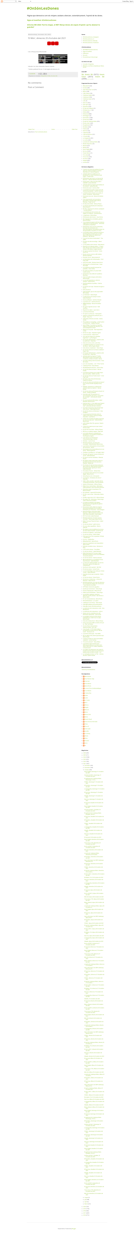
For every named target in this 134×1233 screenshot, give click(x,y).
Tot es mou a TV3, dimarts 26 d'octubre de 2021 (91, 1011)
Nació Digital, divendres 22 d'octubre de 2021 (94, 1180)
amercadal (87, 729)
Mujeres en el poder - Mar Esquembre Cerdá (92, 330)
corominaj (87, 733)
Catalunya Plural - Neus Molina (91, 365)
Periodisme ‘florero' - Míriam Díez (91, 471)
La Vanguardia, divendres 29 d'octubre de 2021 (94, 883)
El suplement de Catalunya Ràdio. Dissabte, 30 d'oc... (92, 813)
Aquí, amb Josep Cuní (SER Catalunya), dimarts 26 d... (94, 1032)
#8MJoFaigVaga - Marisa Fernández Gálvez (92, 304)
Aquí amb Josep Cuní (88, 89)
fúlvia (86, 738)
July (86, 1199)
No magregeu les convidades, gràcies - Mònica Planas (93, 219)
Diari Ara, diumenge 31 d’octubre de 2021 (93, 799)
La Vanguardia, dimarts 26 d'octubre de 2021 (93, 1029)
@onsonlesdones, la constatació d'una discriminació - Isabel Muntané (93, 560)
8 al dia (85, 88)
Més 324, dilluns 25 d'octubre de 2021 (94, 1072)
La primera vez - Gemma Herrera (91, 301)
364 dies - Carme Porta (89, 441)
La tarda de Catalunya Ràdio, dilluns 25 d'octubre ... (94, 1075)
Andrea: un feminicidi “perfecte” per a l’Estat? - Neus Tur (92, 316)
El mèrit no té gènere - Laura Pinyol (92, 532)
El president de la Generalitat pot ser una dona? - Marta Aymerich (93, 449)
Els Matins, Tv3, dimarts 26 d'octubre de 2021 (93, 1046)
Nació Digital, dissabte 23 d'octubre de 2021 (93, 1149)
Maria (86, 712)
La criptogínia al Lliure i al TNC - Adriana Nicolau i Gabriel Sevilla (93, 654)
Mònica (87, 705)
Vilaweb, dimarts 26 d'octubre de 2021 (94, 1056)
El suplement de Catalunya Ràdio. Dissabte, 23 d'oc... (92, 1152)
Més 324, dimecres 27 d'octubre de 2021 (93, 957)
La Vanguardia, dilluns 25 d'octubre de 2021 (94, 1102)
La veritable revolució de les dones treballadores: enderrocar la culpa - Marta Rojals (92, 618)
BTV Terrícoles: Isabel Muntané (91, 516)
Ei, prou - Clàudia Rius (88, 539)
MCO (86, 702)
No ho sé (85, 151)
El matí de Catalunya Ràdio (90, 121)
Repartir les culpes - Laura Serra (91, 310)
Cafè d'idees (86, 93)
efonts (86, 736)
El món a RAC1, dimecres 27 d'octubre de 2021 (94, 985)
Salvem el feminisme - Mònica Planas (92, 484)
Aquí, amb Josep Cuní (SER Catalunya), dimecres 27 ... (94, 968)
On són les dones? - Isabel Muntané (92, 551)
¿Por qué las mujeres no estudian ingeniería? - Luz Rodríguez (91, 337)
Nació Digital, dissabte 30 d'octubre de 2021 (93, 806)
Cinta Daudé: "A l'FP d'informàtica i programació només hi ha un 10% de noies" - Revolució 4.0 (92, 630)
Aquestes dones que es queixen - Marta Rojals (93, 574)
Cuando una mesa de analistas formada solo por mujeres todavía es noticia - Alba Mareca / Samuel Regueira (93, 171)
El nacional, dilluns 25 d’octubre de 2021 (93, 1059)
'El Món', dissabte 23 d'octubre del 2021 (93, 1166)
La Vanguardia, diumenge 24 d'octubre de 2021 (94, 1128)
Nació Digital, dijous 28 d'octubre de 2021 (93, 910)
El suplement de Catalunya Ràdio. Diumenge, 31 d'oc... (92, 779)
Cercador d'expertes (88, 64)
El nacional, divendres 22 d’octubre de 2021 (94, 1187)
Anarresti (87, 681)
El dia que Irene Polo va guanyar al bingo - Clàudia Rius (93, 536)
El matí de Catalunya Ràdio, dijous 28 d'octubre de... (93, 925)
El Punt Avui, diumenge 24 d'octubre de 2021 (93, 1135)
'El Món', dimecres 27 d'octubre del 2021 (93, 978)
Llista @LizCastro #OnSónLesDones (92, 606)
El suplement (86, 125)
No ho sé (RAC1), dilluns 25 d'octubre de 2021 (93, 1062)
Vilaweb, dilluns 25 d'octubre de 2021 (94, 1105)
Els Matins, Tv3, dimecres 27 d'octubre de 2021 (94, 989)
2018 (84, 1211)
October (87, 770)
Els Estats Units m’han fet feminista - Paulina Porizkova (92, 379)
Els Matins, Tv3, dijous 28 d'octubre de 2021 (94, 932)
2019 (84, 1208)
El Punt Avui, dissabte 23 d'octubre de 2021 (94, 1170)
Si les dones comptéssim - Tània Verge (93, 348)
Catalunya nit (86, 97)
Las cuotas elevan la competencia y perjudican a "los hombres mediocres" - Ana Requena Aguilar (93, 434)
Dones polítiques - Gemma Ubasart (92, 300)
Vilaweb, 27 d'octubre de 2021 (92, 999)
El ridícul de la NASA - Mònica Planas (92, 204)
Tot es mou (86, 157)
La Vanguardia (86, 138)
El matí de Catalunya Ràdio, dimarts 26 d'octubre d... (94, 1043)
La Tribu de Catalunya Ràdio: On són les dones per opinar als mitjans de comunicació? (93, 564)
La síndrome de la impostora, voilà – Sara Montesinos (93, 608)
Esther (86, 695)
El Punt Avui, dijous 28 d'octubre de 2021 (93, 913)
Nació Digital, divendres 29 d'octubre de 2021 (94, 840)
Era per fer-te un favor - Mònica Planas (93, 429)
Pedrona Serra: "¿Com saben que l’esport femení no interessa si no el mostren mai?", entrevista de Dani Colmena (93, 405)
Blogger (74, 1228)
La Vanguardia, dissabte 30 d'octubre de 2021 (94, 827)
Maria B (87, 710)
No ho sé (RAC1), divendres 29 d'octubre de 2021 (92, 847)
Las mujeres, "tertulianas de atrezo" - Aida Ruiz (92, 478)
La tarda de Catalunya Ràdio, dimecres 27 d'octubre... (94, 964)
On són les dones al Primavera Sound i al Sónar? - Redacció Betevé (93, 391)
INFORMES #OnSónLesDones (90, 49)
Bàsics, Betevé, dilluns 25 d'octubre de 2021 (94, 1107)
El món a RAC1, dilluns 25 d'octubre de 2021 (94, 1092)
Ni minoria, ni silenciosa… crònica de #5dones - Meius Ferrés (92, 579)
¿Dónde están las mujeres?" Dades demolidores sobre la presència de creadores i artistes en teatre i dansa (92, 357)
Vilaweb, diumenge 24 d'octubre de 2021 (93, 1138)
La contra (85, 140)
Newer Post (31, 129)
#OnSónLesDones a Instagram (91, 37)
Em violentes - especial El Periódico (92, 492)
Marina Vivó (88, 714)
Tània (86, 724)
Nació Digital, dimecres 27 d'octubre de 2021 (93, 951)
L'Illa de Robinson (87, 134)
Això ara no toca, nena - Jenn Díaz (91, 343)
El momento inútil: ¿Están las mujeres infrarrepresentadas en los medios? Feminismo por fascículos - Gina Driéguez (93, 508)
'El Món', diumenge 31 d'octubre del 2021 (93, 782)
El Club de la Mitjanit (88, 108)
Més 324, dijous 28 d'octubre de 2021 (94, 897)
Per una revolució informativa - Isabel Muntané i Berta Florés (92, 400)
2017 (84, 1213)
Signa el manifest (87, 51)
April (86, 1202)
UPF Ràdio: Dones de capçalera (91, 587)
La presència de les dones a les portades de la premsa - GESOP (93, 446)
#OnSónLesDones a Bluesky (90, 41)
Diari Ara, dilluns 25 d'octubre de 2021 (94, 1099)
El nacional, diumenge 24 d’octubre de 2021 (94, 1114)
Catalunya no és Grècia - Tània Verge (92, 602)
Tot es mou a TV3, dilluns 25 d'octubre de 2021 (94, 1069)
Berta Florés (88, 686)
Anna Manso (88, 683)
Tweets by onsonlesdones (88, 669)
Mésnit (84, 147)
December (87, 765)
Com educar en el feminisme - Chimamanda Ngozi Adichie (90, 438)
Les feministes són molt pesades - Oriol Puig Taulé (93, 259)
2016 (84, 1215)
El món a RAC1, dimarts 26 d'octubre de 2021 (93, 1049)
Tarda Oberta (86, 153)
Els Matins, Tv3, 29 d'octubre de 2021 (93, 877)
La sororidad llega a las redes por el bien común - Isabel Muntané (93, 571)
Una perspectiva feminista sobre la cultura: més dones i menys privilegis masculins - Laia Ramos (92, 415)
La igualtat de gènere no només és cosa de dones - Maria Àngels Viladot (93, 345)
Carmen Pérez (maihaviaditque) (93, 688)
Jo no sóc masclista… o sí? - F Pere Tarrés (93, 364)
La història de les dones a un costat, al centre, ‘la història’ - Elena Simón (93, 193)
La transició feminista (88, 312)
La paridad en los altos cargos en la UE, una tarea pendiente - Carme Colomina (93, 190)
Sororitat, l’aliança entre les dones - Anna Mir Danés (93, 361)
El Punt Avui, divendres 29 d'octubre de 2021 (93, 864)
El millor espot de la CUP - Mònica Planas (93, 497)
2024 (84, 757)
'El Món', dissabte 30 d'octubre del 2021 (93, 824)
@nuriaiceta (88, 676)
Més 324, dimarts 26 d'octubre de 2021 (93, 1018)
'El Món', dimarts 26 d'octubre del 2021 (93, 1036)
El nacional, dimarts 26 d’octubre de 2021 (93, 1001)
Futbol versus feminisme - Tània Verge (93, 592)
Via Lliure (85, 158)
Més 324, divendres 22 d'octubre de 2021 (93, 1194)
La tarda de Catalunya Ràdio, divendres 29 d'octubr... (91, 853)
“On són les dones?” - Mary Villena (91, 642)
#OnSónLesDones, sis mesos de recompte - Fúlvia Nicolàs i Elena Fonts (93, 443)
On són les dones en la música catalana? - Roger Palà (93, 350)
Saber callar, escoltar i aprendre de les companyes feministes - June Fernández (93, 481)
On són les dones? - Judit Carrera (91, 524)
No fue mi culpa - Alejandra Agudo (92, 332)
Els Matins (85, 127)
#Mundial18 (86, 86)
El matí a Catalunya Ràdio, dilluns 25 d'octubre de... (93, 1088)
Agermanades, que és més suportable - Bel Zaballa (93, 292)
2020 (84, 1206)
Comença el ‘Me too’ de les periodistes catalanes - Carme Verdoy (93, 639)
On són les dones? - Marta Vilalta (91, 534)
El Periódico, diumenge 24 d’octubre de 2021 (93, 1121)
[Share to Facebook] (44, 74)
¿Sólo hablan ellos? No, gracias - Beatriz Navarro (93, 423)
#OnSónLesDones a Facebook (91, 42)
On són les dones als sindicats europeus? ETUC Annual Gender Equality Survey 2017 (93, 383)
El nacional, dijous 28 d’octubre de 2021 (93, 890)
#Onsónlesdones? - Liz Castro (90, 600)
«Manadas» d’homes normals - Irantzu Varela (93, 319)
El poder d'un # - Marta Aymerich (91, 257)
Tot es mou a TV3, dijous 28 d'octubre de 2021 (94, 899)
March (86, 1204)
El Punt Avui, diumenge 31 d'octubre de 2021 (93, 793)
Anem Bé (99, 76)
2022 (84, 761)
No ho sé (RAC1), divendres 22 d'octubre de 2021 (92, 1183)
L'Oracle (85, 136)
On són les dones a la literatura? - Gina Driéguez (93, 411)
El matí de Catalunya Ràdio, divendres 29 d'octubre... (94, 871)
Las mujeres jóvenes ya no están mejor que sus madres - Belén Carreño (93, 373)
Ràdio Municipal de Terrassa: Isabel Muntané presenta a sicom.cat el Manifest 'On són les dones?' (93, 554)
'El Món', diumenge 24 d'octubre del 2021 (93, 1131)
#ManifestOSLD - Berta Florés (90, 541)
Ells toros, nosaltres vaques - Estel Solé (93, 431)
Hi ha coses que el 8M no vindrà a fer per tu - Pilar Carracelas (93, 623)
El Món (49, 76)
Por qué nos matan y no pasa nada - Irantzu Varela (92, 271)
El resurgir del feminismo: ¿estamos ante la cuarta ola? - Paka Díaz (93, 340)
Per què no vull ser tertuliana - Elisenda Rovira (93, 458)
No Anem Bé (54, 76)
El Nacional (86, 114)
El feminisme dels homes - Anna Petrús (93, 217)
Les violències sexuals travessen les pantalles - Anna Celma (92, 268)
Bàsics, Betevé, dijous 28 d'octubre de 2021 (94, 903)
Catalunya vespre (87, 99)
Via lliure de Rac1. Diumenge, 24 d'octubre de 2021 (92, 1125)
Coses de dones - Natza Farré (90, 334)
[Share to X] (42, 74)
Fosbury (85, 129)
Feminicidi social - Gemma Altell (91, 188)
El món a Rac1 (86, 123)
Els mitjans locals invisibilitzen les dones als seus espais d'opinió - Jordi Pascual (93, 530)
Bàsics (84, 91)
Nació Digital (86, 149)
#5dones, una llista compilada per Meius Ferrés (93, 66)
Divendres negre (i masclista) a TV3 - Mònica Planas (92, 489)
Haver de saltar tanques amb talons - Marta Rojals (92, 277)
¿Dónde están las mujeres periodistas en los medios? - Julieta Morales (93, 185)
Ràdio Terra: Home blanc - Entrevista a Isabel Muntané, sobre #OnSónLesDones (93, 486)
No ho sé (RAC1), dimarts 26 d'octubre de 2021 (94, 1008)
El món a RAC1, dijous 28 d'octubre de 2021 (94, 929)
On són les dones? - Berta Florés (91, 577)
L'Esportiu (85, 132)
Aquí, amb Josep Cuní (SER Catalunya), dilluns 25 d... (94, 1085)
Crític (84, 101)
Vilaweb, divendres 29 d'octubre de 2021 (93, 887)
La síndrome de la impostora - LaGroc (93, 611)
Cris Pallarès (88, 690)
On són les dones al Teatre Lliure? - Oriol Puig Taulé (93, 376)
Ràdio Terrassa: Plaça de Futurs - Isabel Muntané (93, 521)
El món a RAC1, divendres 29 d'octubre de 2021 (94, 874)
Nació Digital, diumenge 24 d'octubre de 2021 (94, 1111)
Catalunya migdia (87, 95)
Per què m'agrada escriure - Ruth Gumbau (91, 307)
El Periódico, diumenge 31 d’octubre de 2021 (93, 786)
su (85, 745)
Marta (86, 717)
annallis (87, 731)
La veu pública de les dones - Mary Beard (93, 244)
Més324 (85, 145)
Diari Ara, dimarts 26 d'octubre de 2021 (93, 1053)
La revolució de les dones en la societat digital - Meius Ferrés (93, 473)
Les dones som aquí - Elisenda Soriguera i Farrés (93, 287)
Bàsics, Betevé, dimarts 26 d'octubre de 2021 (93, 1005)
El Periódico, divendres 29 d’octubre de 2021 (93, 857)
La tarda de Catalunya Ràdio (90, 142)
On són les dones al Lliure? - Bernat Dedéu (92, 370)
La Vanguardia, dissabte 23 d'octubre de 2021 (94, 1163)
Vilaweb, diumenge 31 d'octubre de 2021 (93, 796)
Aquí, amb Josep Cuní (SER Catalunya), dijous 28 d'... (94, 917)
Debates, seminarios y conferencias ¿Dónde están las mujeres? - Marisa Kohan (92, 388)
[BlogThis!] (41, 74)
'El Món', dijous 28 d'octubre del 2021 (94, 923)
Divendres (85, 106)
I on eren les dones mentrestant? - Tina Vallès (93, 239)
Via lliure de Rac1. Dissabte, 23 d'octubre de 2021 (92, 1156)
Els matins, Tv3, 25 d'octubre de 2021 (93, 1097)
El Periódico (86, 117)
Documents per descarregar (90, 57)
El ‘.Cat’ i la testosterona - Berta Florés (92, 599)
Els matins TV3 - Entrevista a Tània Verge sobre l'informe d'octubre (93, 500)
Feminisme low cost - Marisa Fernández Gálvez (93, 196)
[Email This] (39, 74)
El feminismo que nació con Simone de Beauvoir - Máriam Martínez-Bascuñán (93, 179)
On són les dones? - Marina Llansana (92, 557)
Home (53, 129)
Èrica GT (87, 726)
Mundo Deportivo (87, 143)
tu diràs (85, 162)
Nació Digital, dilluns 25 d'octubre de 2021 (93, 1065)
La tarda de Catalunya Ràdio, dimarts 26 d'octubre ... (93, 1025)
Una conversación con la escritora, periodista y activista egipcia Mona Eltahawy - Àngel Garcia (92, 201)
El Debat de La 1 (87, 110)
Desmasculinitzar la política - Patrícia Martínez (92, 284)
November (87, 767)
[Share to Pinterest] (46, 74)
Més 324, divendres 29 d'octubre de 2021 (93, 850)
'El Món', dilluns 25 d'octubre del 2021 (94, 1095)
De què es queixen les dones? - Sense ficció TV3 (92, 251)
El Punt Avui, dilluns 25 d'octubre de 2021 (93, 1081)
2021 (84, 763)
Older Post (74, 129)
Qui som (85, 55)
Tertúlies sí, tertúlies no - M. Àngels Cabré (93, 452)
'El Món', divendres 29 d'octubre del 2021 (93, 867)
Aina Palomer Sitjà (89, 679)
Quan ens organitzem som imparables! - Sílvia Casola (93, 543)
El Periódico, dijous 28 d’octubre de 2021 (93, 920)
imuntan (87, 740)
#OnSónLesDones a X (88, 39)
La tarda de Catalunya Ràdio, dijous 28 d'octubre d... (94, 906)
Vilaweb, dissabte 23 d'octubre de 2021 (93, 1173)
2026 (84, 753)
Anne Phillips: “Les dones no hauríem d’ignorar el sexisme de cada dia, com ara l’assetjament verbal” (93, 326)
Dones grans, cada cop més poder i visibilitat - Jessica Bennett (92, 182)
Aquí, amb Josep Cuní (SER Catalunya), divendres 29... (94, 860)
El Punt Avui (86, 119)
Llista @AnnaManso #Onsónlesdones (92, 604)
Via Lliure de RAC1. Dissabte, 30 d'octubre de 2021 (92, 810)
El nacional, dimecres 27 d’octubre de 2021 (94, 947)
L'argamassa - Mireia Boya (90, 215)
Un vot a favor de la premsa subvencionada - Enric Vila (90, 626)
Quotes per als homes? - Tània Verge (92, 589)
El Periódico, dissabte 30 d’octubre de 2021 (94, 820)
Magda (86, 707)
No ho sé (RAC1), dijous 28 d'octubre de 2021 (93, 894)
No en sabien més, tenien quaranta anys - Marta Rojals (93, 636)
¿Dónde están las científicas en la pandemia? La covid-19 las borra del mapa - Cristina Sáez (92, 175)
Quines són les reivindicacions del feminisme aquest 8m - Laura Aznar (92, 613)
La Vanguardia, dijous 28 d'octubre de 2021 (94, 938)
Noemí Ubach (88, 719)
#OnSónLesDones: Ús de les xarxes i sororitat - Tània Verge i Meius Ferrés (92, 518)
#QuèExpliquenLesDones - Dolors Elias (93, 367)
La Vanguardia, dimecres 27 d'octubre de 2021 (94, 995)
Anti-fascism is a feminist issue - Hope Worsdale (92, 264)
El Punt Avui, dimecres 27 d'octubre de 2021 (94, 971)
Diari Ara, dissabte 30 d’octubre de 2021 (93, 834)
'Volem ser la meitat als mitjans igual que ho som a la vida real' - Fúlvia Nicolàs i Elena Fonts (93, 420)
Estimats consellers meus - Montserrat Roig (93, 546)
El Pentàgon (86, 115)
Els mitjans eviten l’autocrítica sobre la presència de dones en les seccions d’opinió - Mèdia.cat (92, 462)
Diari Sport (86, 104)
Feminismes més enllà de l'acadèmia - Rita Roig (92, 274)
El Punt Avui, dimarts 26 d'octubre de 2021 (93, 1039)
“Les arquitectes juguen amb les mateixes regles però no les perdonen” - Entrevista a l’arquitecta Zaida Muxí (93, 223)
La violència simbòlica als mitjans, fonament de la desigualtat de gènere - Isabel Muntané (93, 504)
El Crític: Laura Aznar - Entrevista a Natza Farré (93, 494)
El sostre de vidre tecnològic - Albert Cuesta (92, 242)
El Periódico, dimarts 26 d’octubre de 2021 (93, 1022)
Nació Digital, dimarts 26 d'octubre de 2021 (94, 1015)
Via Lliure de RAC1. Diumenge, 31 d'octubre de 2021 (92, 775)
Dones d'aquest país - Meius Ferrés (92, 590)
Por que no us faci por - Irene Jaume (92, 313)
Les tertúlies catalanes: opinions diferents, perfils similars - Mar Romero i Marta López (93, 596)
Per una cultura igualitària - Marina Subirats (92, 526)
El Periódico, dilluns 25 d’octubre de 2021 (93, 1078)
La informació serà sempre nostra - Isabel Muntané (92, 297)
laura (86, 743)
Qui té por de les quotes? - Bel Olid (92, 567)
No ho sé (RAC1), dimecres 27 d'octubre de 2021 (92, 944)
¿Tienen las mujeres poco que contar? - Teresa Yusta (93, 427)
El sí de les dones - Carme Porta (91, 569)
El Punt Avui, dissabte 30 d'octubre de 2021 (94, 817)
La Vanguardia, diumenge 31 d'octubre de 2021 (94, 789)
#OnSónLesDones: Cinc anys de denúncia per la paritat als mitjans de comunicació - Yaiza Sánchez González (93, 584)
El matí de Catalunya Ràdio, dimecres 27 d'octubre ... (93, 982)
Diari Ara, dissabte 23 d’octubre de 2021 (93, 1176)
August (86, 1197)
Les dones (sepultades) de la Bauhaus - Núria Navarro (93, 206)
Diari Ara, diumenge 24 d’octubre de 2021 (93, 1142)
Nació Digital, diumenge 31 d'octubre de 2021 (94, 772)
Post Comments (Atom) (41, 132)
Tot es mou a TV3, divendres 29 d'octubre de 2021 (92, 843)
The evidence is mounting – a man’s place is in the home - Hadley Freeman (93, 322)
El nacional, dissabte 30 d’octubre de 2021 (93, 803)
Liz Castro (87, 700)
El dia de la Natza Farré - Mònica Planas (93, 621)
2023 (84, 759)
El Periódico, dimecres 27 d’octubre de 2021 (94, 975)
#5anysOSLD (44, 76)
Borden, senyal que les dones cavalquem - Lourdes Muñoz (93, 209)
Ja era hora (89, 79)
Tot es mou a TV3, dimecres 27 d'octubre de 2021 (92, 954)
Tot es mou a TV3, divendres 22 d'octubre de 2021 (92, 1190)
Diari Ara (85, 102)
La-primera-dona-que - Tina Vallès (92, 633)
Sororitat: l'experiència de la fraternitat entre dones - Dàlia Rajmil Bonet (93, 408)
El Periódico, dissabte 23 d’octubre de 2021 (94, 1159)
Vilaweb (85, 160)
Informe (85, 130)
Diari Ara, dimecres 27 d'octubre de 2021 (93, 992)
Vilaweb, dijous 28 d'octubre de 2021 (93, 941)
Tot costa (85, 155)
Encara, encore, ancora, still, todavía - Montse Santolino (92, 254)
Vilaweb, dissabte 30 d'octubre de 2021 (93, 831)
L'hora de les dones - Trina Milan (91, 549)
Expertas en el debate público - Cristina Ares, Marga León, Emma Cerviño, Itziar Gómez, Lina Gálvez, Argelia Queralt (93, 248)
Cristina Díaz (88, 693)
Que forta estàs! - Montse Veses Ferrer (93, 262)
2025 (84, 755)
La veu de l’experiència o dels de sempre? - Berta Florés (91, 280)
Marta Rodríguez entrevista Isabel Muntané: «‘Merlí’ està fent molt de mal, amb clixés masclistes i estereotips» (93, 513)
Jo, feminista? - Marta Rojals (90, 295)
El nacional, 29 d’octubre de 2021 (92, 837)
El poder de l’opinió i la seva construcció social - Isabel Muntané (93, 454)
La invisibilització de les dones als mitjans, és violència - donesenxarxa (92, 212)
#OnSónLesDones (43, 8)
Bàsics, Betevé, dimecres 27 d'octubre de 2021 (94, 961)
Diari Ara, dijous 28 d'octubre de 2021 (94, 935)
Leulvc (86, 698)
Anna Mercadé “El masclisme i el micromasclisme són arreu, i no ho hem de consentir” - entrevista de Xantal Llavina (93, 396)
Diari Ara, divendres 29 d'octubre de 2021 (93, 880)
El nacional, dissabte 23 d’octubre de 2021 (93, 1145)
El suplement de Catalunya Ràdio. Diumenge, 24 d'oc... (92, 1118)
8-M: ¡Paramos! (87, 289)
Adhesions (85, 53)
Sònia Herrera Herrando (91, 721)
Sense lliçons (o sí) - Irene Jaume (91, 476)
